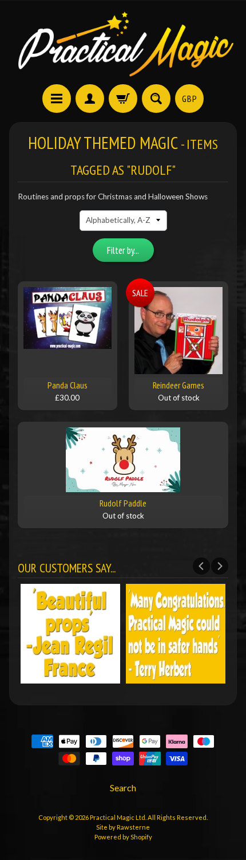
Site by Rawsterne (123, 827)
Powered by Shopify (123, 837)
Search (123, 787)
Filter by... (123, 250)
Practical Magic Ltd (117, 817)
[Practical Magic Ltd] (123, 43)
